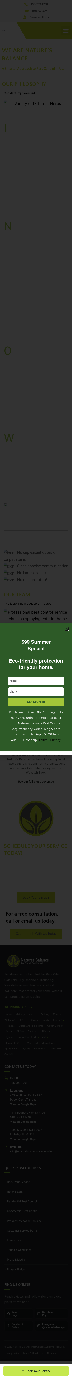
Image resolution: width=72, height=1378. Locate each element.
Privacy (55, 740)
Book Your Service (38, 1371)
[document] (36, 689)
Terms (43, 740)
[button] (66, 628)
